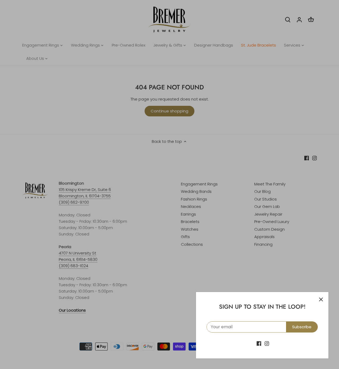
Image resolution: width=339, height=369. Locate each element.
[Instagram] (267, 343)
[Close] (321, 299)
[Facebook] (259, 343)
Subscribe (301, 327)
